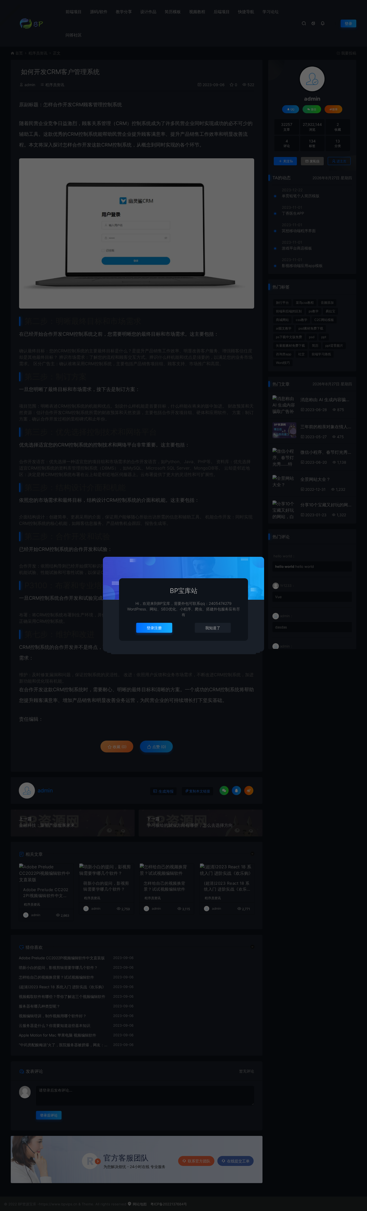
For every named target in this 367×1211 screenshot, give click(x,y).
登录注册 (154, 627)
